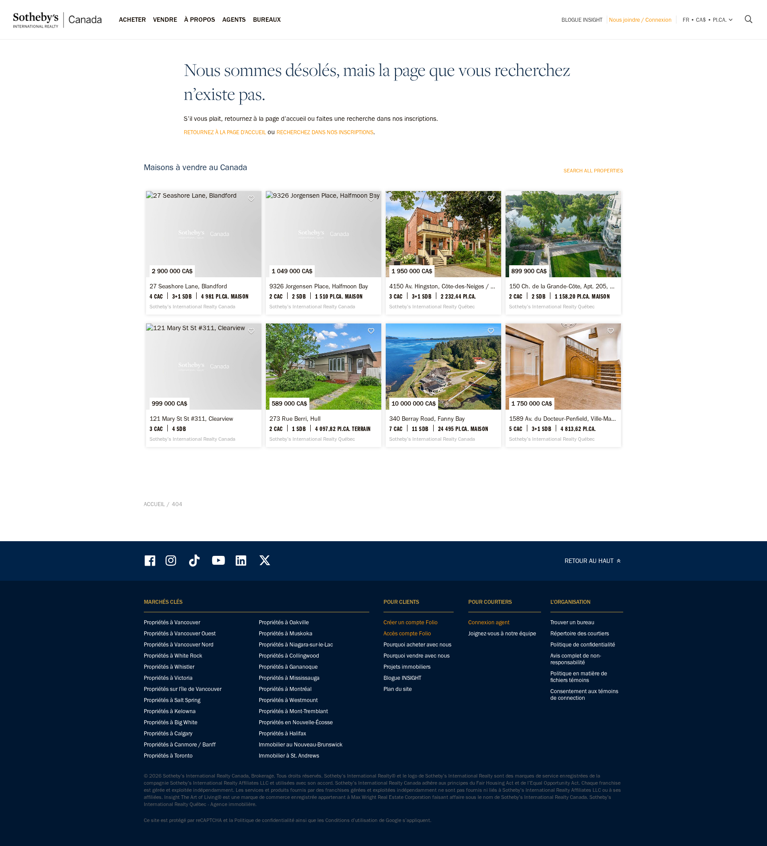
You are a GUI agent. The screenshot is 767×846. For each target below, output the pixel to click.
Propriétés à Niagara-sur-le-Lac (296, 644)
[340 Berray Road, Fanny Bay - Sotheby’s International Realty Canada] (443, 385)
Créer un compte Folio (411, 622)
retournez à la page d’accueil (225, 132)
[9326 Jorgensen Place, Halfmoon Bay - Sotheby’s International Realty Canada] (323, 253)
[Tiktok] (194, 560)
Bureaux (267, 20)
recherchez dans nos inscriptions (325, 132)
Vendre (165, 20)
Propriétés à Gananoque (288, 666)
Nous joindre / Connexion (640, 19)
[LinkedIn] (241, 560)
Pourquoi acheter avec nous (417, 644)
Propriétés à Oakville (284, 622)
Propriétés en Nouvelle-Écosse (296, 722)
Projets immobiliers (407, 666)
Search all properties (593, 171)
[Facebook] (151, 560)
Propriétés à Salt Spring (172, 700)
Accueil (154, 504)
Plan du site (398, 689)
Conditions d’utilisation (351, 820)
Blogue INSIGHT (581, 19)
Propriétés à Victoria (168, 677)
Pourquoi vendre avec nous (417, 655)
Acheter (132, 20)
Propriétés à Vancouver (172, 622)
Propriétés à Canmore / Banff (180, 744)
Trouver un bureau (572, 622)
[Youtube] (218, 560)
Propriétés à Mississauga (289, 677)
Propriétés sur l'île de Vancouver (182, 689)
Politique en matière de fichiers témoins (578, 676)
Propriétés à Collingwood (289, 655)
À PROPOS (199, 20)
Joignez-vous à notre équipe (502, 633)
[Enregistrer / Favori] (253, 198)
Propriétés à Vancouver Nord (178, 644)
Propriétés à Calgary (168, 733)
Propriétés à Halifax (282, 733)
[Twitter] (264, 560)
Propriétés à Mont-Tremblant (293, 711)
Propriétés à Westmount (288, 700)
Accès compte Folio (407, 633)
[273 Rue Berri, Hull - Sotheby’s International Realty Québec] (323, 385)
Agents (234, 20)
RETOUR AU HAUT (590, 561)
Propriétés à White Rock (173, 655)
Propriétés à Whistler (169, 666)
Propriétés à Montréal (285, 689)
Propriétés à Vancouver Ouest (180, 633)
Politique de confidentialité (582, 644)
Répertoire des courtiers (579, 633)
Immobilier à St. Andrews (289, 755)
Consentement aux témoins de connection (584, 694)
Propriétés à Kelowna (170, 711)
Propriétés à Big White (171, 722)
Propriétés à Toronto (168, 755)
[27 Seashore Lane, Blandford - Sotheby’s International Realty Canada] (203, 253)
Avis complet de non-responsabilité (575, 659)
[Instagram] (172, 560)
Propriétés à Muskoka (285, 633)
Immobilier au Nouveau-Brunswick (301, 744)
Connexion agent (489, 622)
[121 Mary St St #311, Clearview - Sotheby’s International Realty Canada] (203, 385)
